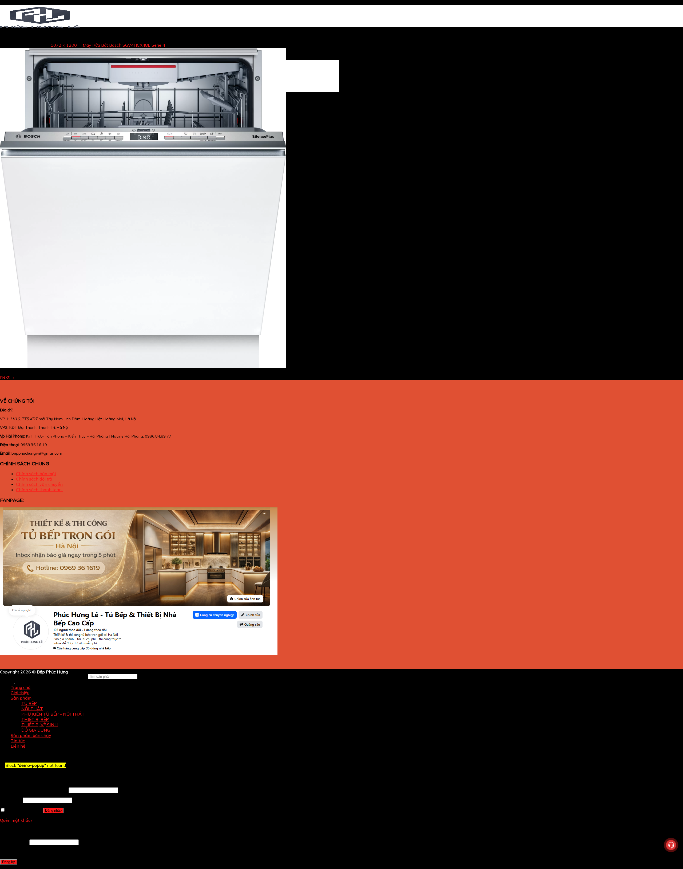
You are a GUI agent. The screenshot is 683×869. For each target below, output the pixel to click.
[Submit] (13, 683)
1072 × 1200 (64, 45)
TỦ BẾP (29, 703)
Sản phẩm (21, 698)
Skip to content (15, 2)
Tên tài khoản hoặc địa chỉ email (33, 789)
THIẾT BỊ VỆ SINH (39, 724)
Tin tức (18, 740)
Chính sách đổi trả (34, 479)
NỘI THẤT (32, 708)
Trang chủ (20, 687)
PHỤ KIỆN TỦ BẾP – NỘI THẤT (53, 714)
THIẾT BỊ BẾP (35, 719)
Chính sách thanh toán (39, 489)
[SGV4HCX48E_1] (143, 366)
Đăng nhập (53, 810)
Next (7, 377)
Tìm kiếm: (77, 676)
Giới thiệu (20, 692)
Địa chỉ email (14, 841)
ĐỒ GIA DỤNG (35, 730)
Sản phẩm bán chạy (31, 735)
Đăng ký (8, 862)
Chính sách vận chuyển (39, 484)
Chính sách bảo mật (36, 473)
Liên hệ (18, 746)
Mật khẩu (11, 800)
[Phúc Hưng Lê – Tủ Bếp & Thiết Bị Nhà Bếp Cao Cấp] (40, 27)
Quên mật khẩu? (16, 820)
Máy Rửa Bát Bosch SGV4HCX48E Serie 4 (124, 45)
